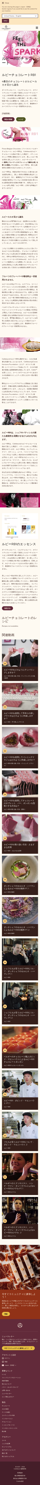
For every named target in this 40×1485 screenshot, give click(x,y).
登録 (5, 1314)
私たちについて (6, 1384)
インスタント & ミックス (9, 1428)
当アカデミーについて (9, 1450)
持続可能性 (5, 1381)
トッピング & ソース (8, 1425)
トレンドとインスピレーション (11, 1377)
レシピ (4, 1374)
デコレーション (6, 1422)
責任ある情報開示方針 (20, 1478)
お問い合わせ (6, 1390)
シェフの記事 (6, 1443)
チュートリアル (6, 1447)
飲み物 (4, 1431)
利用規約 (20, 1473)
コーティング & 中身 (8, 1415)
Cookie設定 (20, 1481)
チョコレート (6, 1406)
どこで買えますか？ (8, 1397)
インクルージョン (7, 1418)
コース (4, 1440)
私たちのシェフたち (8, 1456)
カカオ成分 (5, 1409)
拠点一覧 (4, 1453)
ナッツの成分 (6, 1412)
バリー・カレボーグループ (10, 1387)
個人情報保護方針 (20, 1475)
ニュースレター (6, 1393)
